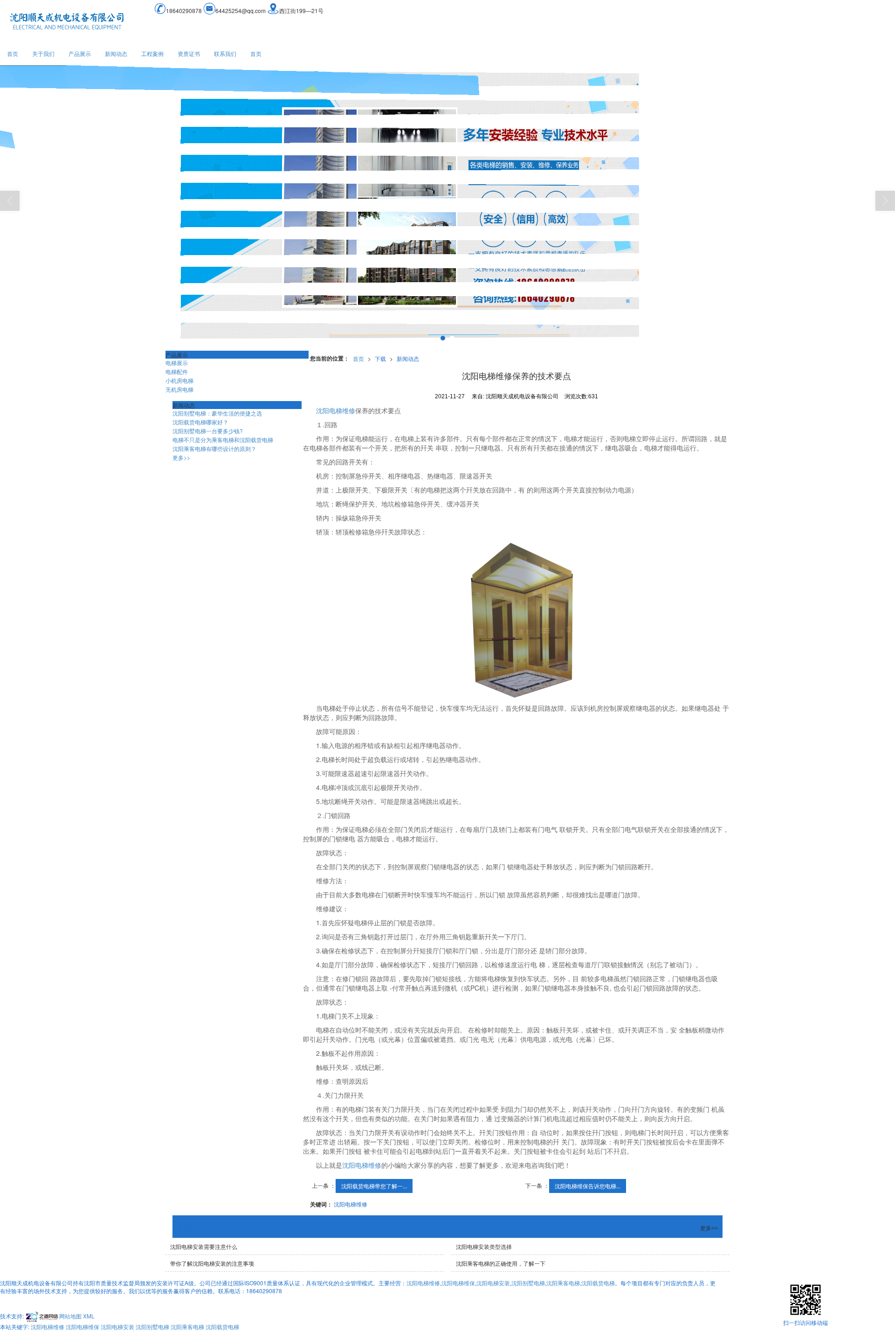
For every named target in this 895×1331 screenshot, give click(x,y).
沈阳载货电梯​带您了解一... (374, 1186)
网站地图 (70, 1315)
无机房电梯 (179, 389)
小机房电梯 (179, 380)
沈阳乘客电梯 (563, 1283)
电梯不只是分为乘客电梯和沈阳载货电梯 (222, 440)
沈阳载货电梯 (598, 1283)
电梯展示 (176, 363)
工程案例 (152, 53)
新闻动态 (116, 53)
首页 (12, 53)
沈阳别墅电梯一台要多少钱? (207, 431)
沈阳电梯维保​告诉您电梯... (587, 1186)
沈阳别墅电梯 (528, 1283)
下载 (380, 358)
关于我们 (43, 53)
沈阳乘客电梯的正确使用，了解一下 (500, 1263)
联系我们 (225, 53)
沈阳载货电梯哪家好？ (200, 422)
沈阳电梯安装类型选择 (484, 1246)
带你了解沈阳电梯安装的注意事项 (212, 1263)
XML (89, 1315)
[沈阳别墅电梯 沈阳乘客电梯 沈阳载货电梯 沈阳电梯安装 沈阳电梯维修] (447, 205)
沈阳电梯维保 (458, 1283)
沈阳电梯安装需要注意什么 (203, 1246)
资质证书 (189, 53)
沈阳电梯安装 (493, 1283)
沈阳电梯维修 (335, 410)
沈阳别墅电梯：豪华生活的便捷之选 (217, 413)
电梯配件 (176, 371)
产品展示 (80, 53)
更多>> (181, 457)
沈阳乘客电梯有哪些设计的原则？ (214, 448)
